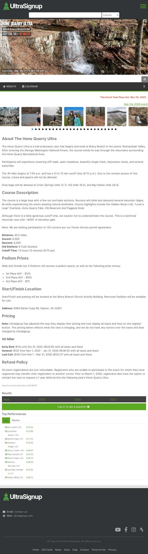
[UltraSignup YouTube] (118, 529)
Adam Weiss (13, 477)
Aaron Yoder (13, 450)
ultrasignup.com (23, 515)
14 (77, 129)
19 (95, 129)
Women (16, 420)
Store (67, 549)
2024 (77, 399)
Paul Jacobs (13, 454)
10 (63, 129)
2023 (113, 399)
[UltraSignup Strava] (141, 529)
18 (91, 129)
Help (74, 549)
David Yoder (13, 439)
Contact (84, 549)
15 (81, 129)
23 (108, 129)
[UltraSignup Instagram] (133, 529)
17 (88, 129)
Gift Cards (47, 549)
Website (11, 86)
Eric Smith (12, 427)
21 (102, 129)
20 (98, 129)
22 (105, 129)
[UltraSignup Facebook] (126, 529)
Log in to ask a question (72, 406)
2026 (6, 399)
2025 (42, 399)
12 (70, 129)
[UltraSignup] (22, 5)
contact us (20, 511)
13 (74, 129)
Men (6, 420)
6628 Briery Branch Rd (16, 29)
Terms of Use (99, 549)
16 (84, 129)
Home (36, 549)
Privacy (112, 549)
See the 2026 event (136, 104)
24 (112, 129)
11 (67, 129)
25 (115, 129)
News (58, 549)
